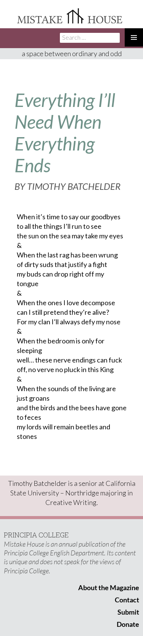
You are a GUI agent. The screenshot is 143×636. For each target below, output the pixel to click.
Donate (128, 624)
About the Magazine (108, 587)
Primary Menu (134, 37)
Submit (128, 612)
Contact (127, 600)
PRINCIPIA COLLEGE (36, 534)
